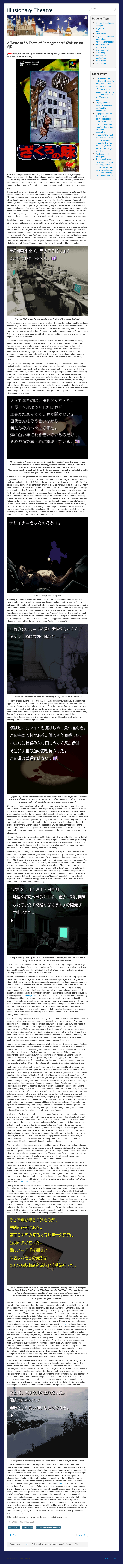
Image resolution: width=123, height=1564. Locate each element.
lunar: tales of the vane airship (103, 46)
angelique (100, 28)
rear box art (61, 1483)
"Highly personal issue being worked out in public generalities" (104, 106)
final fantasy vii (102, 49)
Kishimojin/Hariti (30, 995)
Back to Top (110, 1558)
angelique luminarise (105, 36)
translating (100, 52)
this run (63, 1323)
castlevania (101, 63)
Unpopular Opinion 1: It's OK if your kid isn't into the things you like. (105, 147)
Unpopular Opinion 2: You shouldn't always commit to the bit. (105, 137)
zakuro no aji (28, 1527)
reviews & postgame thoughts (48, 1527)
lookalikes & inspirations (101, 56)
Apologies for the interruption (103, 155)
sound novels (14, 1527)
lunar (98, 31)
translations (101, 33)
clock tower (101, 60)
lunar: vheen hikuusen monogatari (105, 40)
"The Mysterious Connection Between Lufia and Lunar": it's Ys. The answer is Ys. (105, 94)
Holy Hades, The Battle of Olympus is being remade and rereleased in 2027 (105, 82)
